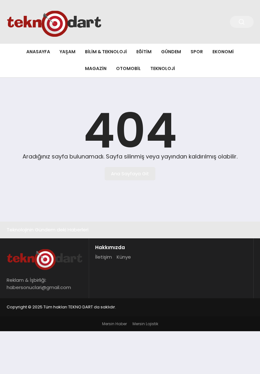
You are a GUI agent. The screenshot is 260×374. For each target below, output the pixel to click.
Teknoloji (162, 68)
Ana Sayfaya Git (130, 173)
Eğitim (144, 51)
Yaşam (67, 51)
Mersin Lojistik (145, 323)
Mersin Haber (114, 323)
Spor (197, 51)
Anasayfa (38, 51)
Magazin (96, 68)
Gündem (171, 51)
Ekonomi (223, 51)
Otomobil (128, 68)
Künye (124, 257)
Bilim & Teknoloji (106, 51)
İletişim (103, 257)
